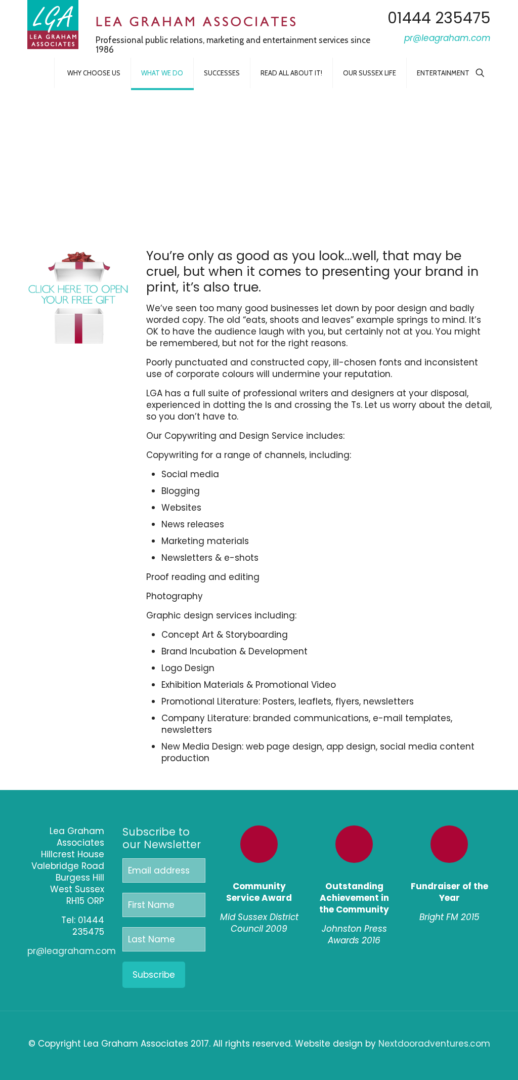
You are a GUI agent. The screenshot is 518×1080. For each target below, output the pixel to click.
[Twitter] (87, 970)
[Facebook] (63, 970)
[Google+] (75, 970)
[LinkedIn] (100, 970)
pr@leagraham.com (71, 951)
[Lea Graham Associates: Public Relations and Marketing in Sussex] (52, 24)
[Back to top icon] (259, 1032)
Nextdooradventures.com (434, 1043)
